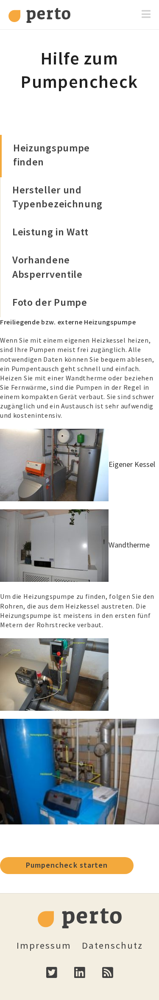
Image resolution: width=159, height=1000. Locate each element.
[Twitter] (51, 979)
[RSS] (107, 979)
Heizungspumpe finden (51, 154)
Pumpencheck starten (67, 865)
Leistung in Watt (50, 231)
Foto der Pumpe (49, 302)
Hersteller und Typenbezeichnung (52, 196)
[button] (146, 14)
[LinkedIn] (79, 979)
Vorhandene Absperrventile (47, 266)
